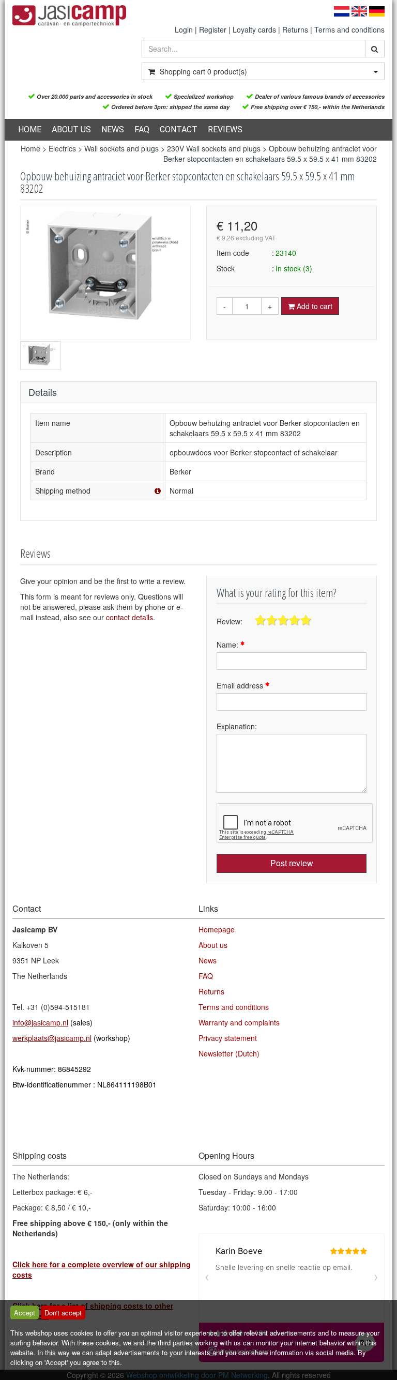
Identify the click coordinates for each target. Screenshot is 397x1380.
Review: (229, 621)
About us (71, 129)
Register (212, 29)
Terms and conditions (349, 29)
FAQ (141, 129)
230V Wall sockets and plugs (214, 148)
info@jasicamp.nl (40, 1022)
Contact (178, 129)
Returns (295, 29)
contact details (129, 617)
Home (29, 129)
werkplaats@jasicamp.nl (51, 1038)
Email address (241, 685)
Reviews (225, 129)
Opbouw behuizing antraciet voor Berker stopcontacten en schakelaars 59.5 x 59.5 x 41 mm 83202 (270, 153)
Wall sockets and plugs (121, 148)
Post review (291, 863)
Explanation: (237, 726)
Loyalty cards (254, 29)
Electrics (62, 148)
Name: (228, 644)
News (112, 129)
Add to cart (313, 306)
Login (184, 29)
